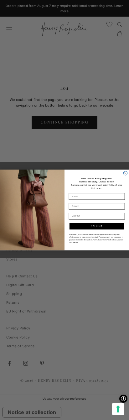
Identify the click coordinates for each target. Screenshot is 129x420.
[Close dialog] (125, 173)
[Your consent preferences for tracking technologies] (118, 409)
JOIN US (96, 226)
